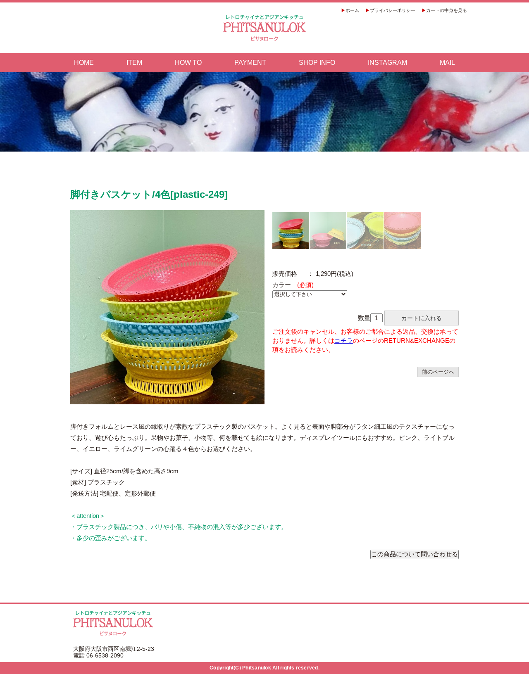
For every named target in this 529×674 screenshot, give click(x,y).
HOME (84, 62)
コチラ (343, 340)
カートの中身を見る (446, 10)
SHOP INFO (317, 62)
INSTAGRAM (387, 62)
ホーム (352, 10)
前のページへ (438, 372)
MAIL (447, 62)
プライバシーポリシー (392, 10)
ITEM (134, 62)
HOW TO (188, 62)
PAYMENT (250, 62)
